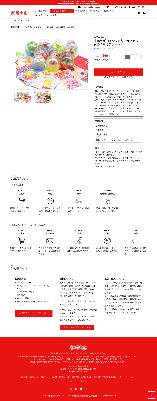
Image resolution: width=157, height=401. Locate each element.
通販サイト (45, 377)
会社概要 (23, 377)
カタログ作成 (50, 15)
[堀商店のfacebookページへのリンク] (81, 389)
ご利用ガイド (95, 11)
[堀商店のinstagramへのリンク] (76, 389)
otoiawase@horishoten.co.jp (92, 7)
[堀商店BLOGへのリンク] (86, 389)
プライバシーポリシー (128, 377)
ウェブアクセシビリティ (78, 381)
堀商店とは (34, 377)
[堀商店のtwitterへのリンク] (71, 389)
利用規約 (97, 377)
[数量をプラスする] (141, 57)
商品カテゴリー (61, 11)
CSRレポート (64, 377)
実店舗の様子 (81, 11)
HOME (14, 21)
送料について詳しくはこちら (77, 327)
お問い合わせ (110, 11)
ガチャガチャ (26, 21)
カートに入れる (118, 72)
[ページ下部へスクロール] (151, 395)
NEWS (54, 377)
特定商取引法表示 (110, 377)
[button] (16, 62)
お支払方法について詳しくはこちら (33, 314)
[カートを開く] (139, 13)
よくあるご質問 (42, 11)
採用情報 (75, 377)
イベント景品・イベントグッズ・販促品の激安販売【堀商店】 (70, 396)
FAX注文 (39, 15)
